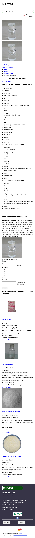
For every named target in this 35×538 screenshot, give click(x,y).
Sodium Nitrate (6, 319)
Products (6, 71)
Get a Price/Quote (6, 81)
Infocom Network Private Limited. (20, 535)
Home (5, 69)
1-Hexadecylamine (7, 364)
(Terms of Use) (21, 533)
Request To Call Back (7, 67)
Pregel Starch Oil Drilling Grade (11, 456)
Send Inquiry (7, 65)
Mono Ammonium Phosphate (11, 411)
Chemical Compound (9, 73)
